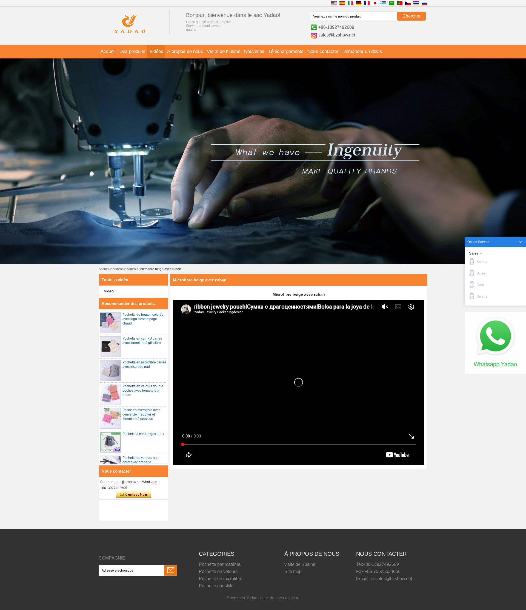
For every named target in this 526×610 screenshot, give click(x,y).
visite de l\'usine (299, 564)
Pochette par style (216, 585)
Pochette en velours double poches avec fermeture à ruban (142, 390)
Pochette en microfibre (220, 578)
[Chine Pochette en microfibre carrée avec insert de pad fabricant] (110, 370)
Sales (474, 253)
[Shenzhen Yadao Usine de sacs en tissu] (130, 34)
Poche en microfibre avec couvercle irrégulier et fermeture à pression (141, 414)
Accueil (108, 51)
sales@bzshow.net (336, 35)
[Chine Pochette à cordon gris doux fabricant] (110, 442)
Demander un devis (362, 51)
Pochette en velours (218, 571)
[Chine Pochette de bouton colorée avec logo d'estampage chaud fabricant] (110, 322)
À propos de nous (185, 51)
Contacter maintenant (133, 494)
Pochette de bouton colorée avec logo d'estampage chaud (143, 319)
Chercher (411, 16)
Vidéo (131, 269)
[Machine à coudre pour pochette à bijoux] (263, 263)
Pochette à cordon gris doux (143, 434)
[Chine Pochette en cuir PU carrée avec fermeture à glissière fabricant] (110, 346)
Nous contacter (323, 51)
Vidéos (156, 51)
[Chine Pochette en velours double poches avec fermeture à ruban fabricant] (110, 394)
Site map (293, 571)
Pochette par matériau (220, 564)
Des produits (132, 51)
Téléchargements (286, 51)
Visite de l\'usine (223, 51)
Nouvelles (254, 51)
